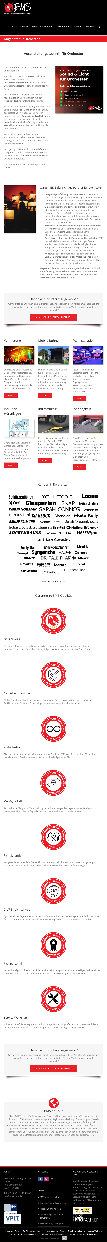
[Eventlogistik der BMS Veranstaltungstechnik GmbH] (88, 415)
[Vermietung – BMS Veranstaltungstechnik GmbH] (19, 347)
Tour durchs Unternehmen (53, 1203)
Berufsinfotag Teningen (51, 1223)
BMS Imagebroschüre (50, 1197)
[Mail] (52, 1179)
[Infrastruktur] (53, 415)
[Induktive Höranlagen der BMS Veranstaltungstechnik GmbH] (19, 420)
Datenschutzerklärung (50, 1238)
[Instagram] (46, 1179)
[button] (99, 26)
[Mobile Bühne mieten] (53, 347)
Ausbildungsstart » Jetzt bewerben (51, 1216)
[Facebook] (40, 1179)
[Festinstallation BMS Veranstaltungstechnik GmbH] (88, 347)
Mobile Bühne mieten (50, 1208)
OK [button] (64, 1238)
